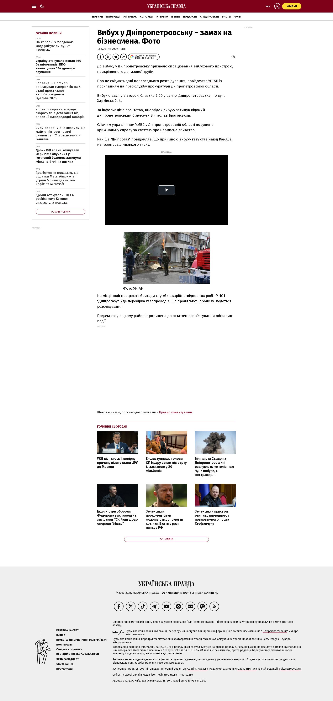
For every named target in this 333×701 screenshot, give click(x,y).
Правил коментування (176, 412)
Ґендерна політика (69, 649)
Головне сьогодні (112, 426)
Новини (97, 16)
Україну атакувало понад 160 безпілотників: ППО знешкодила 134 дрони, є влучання (58, 66)
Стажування (64, 663)
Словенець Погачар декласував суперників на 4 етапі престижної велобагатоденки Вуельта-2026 (58, 90)
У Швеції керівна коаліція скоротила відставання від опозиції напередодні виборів (60, 113)
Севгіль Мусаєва (197, 668)
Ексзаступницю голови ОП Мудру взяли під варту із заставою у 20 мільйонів (166, 465)
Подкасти (190, 16)
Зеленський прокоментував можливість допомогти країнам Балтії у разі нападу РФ (164, 519)
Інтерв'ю (162, 16)
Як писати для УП (67, 659)
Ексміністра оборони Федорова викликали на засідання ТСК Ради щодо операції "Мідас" (117, 517)
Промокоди (64, 668)
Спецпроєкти (209, 16)
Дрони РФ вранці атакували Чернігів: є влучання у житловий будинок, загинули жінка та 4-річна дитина (58, 156)
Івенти (175, 16)
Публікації (113, 16)
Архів (237, 16)
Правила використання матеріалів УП (82, 639)
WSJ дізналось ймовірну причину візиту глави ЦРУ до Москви (117, 463)
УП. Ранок (130, 16)
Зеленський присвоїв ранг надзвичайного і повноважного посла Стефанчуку (212, 517)
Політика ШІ (64, 644)
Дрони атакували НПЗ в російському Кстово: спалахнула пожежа (55, 199)
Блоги (226, 16)
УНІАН (213, 81)
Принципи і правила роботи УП (77, 654)
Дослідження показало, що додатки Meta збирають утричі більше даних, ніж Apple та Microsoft (57, 178)
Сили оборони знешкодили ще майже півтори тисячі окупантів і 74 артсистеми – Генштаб (60, 133)
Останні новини (49, 33)
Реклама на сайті (67, 630)
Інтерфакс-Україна (275, 631)
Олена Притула (247, 668)
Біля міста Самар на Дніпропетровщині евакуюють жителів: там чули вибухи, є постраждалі (214, 467)
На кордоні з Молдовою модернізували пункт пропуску (55, 46)
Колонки (146, 16)
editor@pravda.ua (290, 668)
